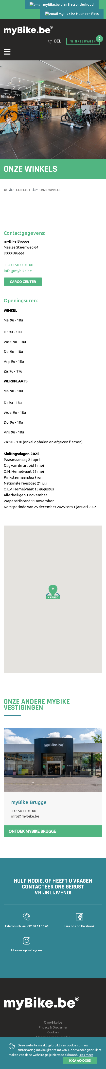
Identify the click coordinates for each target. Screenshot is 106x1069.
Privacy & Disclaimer (53, 1027)
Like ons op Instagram (26, 950)
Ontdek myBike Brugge (32, 831)
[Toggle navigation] (53, 52)
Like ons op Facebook (79, 926)
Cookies (53, 1032)
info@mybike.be (18, 271)
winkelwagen (83, 41)
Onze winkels (49, 190)
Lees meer (86, 1054)
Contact (23, 190)
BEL (57, 41)
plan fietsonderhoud (77, 4)
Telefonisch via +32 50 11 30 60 (26, 926)
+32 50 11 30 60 (20, 265)
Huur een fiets (87, 14)
